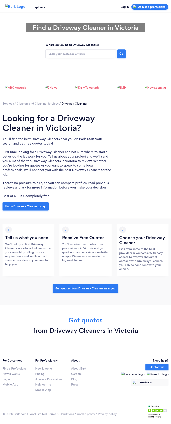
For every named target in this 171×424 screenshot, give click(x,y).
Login (6, 379)
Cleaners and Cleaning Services (38, 104)
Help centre (43, 385)
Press (74, 385)
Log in (125, 7)
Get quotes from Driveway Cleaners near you (85, 288)
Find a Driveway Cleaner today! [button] (25, 206)
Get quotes (85, 320)
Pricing (40, 374)
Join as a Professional (49, 379)
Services (8, 104)
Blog (74, 379)
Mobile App (10, 385)
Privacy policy (107, 414)
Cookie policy (86, 414)
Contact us (157, 367)
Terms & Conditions (61, 414)
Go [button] (121, 54)
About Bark (78, 369)
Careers (76, 374)
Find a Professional (15, 369)
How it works (11, 374)
